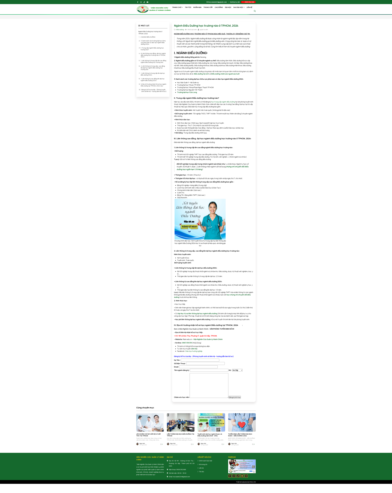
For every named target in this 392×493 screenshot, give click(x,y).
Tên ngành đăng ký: (182, 370)
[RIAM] (153, 9)
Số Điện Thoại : (180, 363)
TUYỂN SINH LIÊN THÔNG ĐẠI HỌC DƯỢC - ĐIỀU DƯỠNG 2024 (240, 435)
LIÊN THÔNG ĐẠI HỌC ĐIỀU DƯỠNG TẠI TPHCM (180, 435)
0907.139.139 (187, 343)
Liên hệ (201, 468)
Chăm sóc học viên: (182, 397)
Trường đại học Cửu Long (187, 92)
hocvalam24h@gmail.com (217, 2)
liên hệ (194, 349)
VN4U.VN (253, 482)
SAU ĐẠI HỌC (238, 7)
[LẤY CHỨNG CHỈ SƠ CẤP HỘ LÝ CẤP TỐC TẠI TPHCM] (150, 422)
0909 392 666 (181, 469)
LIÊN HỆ (249, 7)
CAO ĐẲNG (219, 7)
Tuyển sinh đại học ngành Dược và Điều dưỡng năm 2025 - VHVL (210, 435)
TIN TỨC (188, 7)
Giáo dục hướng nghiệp (193, 351)
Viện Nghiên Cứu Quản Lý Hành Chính (208, 339)
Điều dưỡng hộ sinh (201, 74)
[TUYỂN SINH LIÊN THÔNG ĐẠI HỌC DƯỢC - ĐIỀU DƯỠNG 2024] (242, 422)
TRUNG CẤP (208, 7)
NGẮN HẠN (197, 7)
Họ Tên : (177, 360)
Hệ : (230, 370)
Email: (176, 367)
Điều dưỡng (180, 29)
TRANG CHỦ (176, 7)
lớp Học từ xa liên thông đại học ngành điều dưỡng (197, 313)
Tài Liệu (201, 472)
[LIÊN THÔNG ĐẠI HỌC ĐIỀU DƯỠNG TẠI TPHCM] (180, 422)
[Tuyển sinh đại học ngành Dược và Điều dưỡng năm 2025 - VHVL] (211, 422)
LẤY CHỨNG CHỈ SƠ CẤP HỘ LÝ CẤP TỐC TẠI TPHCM (148, 435)
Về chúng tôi (203, 464)
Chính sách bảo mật (205, 461)
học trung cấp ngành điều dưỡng (223, 102)
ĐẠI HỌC (228, 7)
